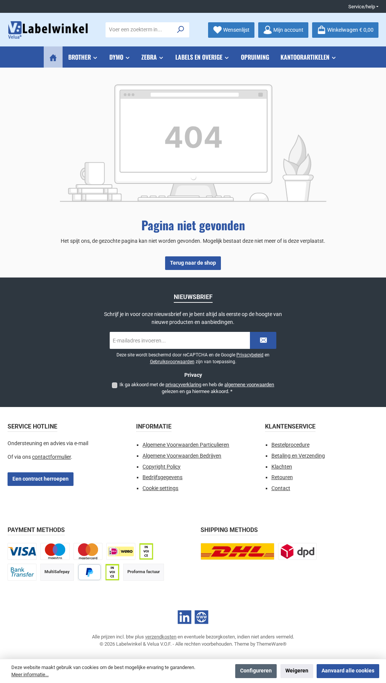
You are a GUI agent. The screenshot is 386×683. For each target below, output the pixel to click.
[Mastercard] (88, 551)
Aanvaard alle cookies (348, 671)
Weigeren (296, 671)
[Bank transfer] (22, 572)
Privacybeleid (249, 355)
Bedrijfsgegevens (162, 477)
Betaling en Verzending (298, 456)
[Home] (53, 57)
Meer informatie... (30, 674)
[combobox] (139, 29)
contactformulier (51, 457)
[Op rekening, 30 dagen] (146, 551)
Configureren (256, 671)
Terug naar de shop (193, 263)
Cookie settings (160, 488)
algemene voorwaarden (249, 384)
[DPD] (297, 551)
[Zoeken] (180, 29)
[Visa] (22, 551)
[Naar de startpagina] (49, 30)
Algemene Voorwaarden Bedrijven (181, 456)
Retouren (282, 477)
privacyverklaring (183, 384)
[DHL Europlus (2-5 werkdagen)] (237, 551)
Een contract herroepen (40, 479)
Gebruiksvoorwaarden (172, 361)
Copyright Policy (161, 467)
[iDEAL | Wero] (120, 551)
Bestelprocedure (290, 445)
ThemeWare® (271, 644)
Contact (280, 488)
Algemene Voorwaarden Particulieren (185, 445)
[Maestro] (54, 551)
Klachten (281, 467)
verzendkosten (160, 637)
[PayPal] (89, 572)
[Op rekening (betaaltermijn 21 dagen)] (112, 572)
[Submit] (263, 340)
